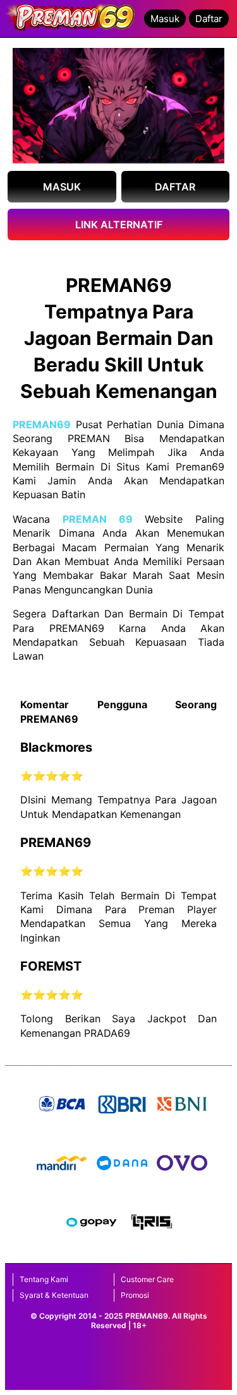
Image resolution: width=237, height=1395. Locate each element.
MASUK (62, 186)
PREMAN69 (42, 424)
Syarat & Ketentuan (54, 1295)
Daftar (208, 19)
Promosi (135, 1295)
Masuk (164, 19)
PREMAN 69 (98, 519)
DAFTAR (175, 186)
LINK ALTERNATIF (118, 224)
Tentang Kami (44, 1279)
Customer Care (147, 1279)
